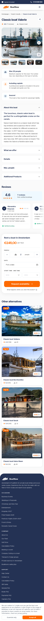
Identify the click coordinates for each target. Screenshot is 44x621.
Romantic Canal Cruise (9, 526)
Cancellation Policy (8, 546)
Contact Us (5, 577)
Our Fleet (5, 539)
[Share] (39, 19)
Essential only (11, 617)
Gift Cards (5, 584)
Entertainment (6, 508)
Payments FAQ (6, 595)
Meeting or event (7, 550)
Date (6, 260)
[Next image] (39, 43)
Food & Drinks (6, 522)
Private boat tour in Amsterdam (12, 561)
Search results (15, 14)
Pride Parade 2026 (8, 515)
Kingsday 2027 (7, 511)
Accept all (32, 617)
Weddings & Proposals (9, 500)
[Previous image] (5, 43)
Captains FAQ (6, 599)
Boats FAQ (5, 592)
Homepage (5, 14)
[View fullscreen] (39, 54)
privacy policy (22, 613)
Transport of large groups (10, 557)
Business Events (7, 497)
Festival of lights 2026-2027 (11, 519)
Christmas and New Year (10, 504)
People (6, 250)
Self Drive (5, 542)
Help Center (5, 573)
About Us (5, 535)
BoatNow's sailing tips (9, 564)
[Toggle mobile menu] (39, 7)
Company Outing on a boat (11, 553)
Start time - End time (12, 270)
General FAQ (6, 588)
